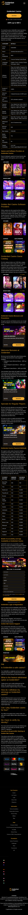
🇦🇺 (3, 865)
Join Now (14, 15)
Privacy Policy (14, 813)
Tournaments (14, 848)
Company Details (14, 825)
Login (14, 797)
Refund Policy (14, 832)
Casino (14, 792)
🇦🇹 (3, 862)
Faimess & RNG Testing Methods (14, 834)
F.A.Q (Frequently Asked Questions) (14, 827)
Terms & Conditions (14, 809)
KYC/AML (14, 829)
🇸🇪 (3, 883)
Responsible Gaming (14, 811)
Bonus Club (14, 799)
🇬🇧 (3, 878)
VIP (14, 850)
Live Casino (14, 795)
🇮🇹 (3, 880)
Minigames (14, 802)
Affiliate (14, 815)
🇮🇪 (3, 860)
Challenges (14, 843)
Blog (14, 818)
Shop (14, 845)
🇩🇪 (3, 869)
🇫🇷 (3, 874)
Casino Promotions (14, 841)
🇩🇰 (3, 871)
